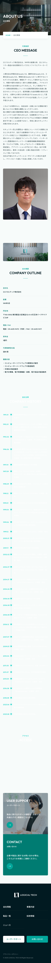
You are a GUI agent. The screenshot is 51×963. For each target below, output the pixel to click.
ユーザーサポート (13, 939)
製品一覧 (7, 916)
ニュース (7, 925)
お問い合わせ (37, 939)
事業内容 (30, 907)
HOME (8, 35)
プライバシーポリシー (10, 954)
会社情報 (7, 907)
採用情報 (30, 916)
